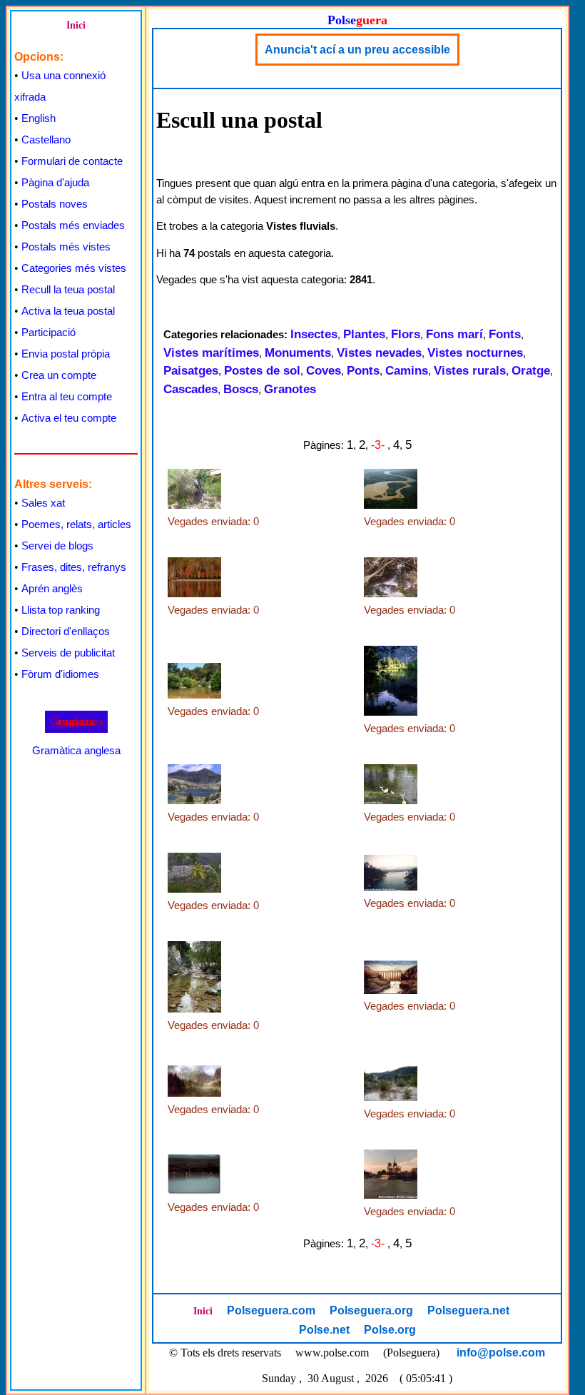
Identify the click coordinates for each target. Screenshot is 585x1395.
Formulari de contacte (72, 161)
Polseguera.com (271, 1310)
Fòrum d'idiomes (60, 674)
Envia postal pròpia (65, 354)
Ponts (363, 370)
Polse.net (324, 1330)
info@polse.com (501, 1352)
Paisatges (190, 370)
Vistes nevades (379, 353)
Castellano (46, 139)
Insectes (313, 334)
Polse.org (390, 1330)
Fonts (505, 334)
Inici (76, 25)
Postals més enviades (73, 225)
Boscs (240, 389)
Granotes (290, 389)
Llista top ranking (60, 610)
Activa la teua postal (68, 311)
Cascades (190, 389)
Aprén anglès (52, 588)
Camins (406, 370)
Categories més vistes (73, 268)
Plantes (364, 334)
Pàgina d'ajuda (55, 182)
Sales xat (43, 503)
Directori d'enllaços (65, 631)
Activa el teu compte (68, 418)
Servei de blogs (57, 545)
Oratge (531, 370)
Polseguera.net (468, 1310)
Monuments (298, 353)
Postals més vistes (66, 246)
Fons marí (454, 334)
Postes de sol (262, 370)
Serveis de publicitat (68, 652)
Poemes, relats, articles (76, 524)
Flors (405, 334)
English (38, 118)
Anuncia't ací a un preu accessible (357, 50)
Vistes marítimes (211, 353)
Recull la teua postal (68, 289)
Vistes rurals (470, 370)
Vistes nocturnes (475, 353)
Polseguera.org (371, 1310)
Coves (323, 370)
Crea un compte (58, 375)
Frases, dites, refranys (73, 567)
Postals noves (54, 204)
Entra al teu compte (66, 396)
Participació (48, 332)
